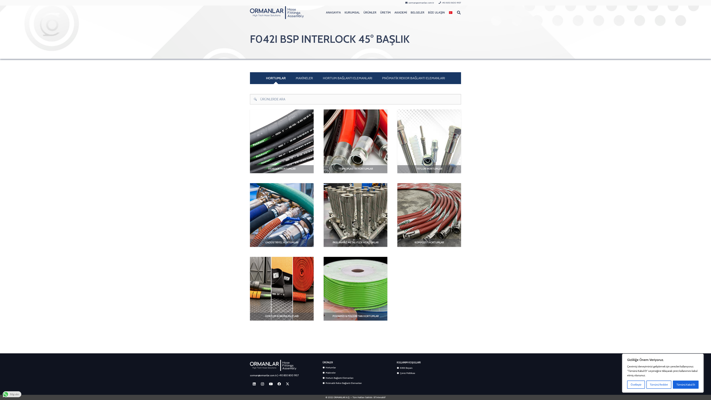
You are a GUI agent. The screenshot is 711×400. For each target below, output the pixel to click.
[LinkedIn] (254, 384)
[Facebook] (279, 384)
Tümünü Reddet (659, 384)
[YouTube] (271, 384)
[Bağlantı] (282, 169)
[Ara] (255, 99)
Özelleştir (636, 384)
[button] (455, 12)
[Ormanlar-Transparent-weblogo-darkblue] (277, 12)
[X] (287, 384)
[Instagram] (262, 384)
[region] (663, 373)
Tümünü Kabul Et (685, 384)
